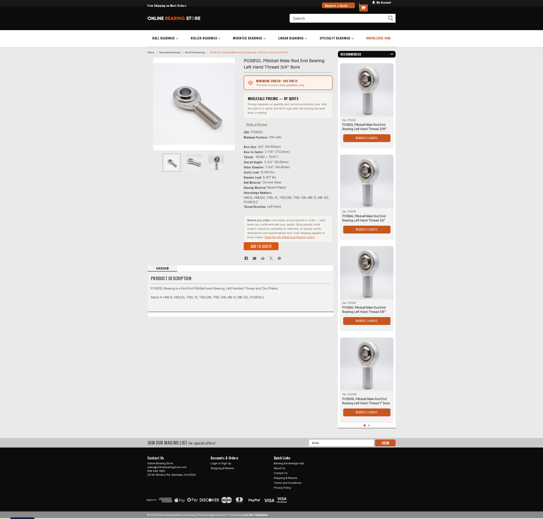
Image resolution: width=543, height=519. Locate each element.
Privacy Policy (282, 487)
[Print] (263, 258)
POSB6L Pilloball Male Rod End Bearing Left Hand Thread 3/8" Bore (364, 312)
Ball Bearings (163, 38)
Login (214, 463)
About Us (279, 468)
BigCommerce (218, 514)
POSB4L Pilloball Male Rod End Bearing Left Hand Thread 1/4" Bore (364, 220)
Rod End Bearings (195, 52)
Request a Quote (367, 138)
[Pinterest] (279, 258)
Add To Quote (261, 246)
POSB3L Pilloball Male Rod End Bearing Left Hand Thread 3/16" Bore (364, 129)
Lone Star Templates (255, 514)
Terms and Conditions (287, 482)
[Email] (254, 258)
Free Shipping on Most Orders (166, 5)
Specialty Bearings (335, 38)
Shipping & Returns (222, 468)
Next (236, 103)
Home (150, 52)
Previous (151, 103)
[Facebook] (246, 258)
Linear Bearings (291, 38)
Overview (162, 268)
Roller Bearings (204, 38)
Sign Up (226, 463)
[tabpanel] (367, 104)
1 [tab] (365, 425)
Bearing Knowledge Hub (289, 463)
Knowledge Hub (378, 38)
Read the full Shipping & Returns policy (289, 237)
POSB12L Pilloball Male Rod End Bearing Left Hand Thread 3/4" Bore (249, 52)
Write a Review (256, 124)
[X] (271, 258)
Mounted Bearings (247, 38)
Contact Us (281, 473)
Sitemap (190, 514)
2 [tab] (369, 425)
